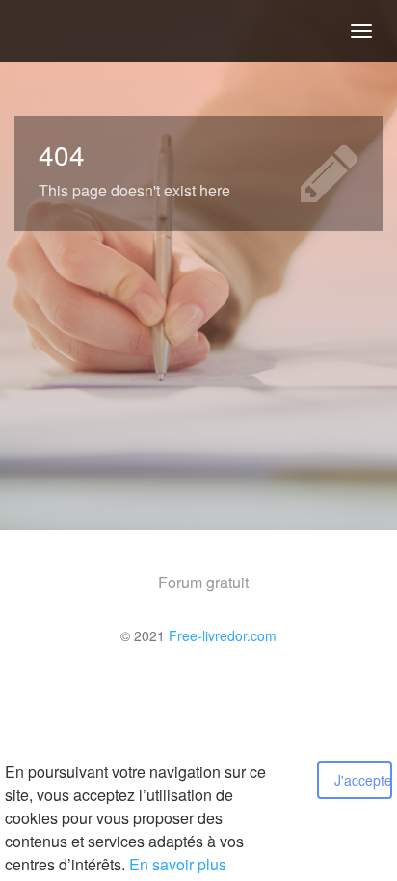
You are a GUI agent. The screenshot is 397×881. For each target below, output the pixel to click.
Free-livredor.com (223, 635)
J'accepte (363, 780)
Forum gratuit (203, 582)
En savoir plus (177, 864)
